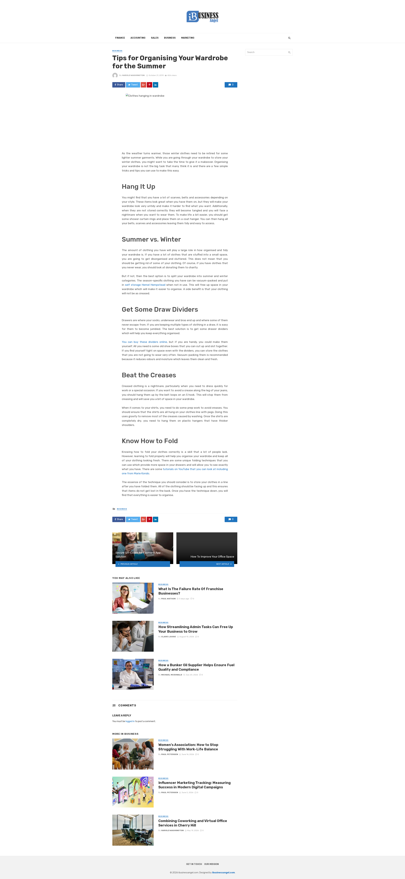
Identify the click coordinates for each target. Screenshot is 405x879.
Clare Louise (168, 637)
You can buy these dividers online (144, 341)
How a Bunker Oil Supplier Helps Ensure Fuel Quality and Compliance (196, 667)
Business (170, 38)
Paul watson (168, 599)
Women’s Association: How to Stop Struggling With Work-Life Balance (188, 747)
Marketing (187, 38)
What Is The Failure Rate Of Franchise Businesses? (190, 591)
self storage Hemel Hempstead (145, 284)
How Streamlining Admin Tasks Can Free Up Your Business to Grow (195, 629)
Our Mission (211, 864)
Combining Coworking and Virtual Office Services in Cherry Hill (192, 823)
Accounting (138, 38)
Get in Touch (194, 864)
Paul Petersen (169, 754)
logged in (130, 721)
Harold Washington (133, 75)
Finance (120, 38)
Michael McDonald (171, 675)
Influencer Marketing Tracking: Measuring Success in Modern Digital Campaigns (194, 785)
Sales (155, 38)
